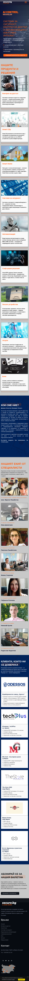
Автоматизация (8, 234)
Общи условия (4, 940)
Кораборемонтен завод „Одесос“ (13, 694)
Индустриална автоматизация (8, 932)
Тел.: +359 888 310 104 (6, 952)
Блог (4, 376)
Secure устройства (10, 304)
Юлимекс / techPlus (8, 726)
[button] (25, 2)
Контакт (3, 938)
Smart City (6, 129)
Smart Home (7, 164)
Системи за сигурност (11, 198)
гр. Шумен (5, 728)
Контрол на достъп (10, 93)
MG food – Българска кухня (11, 757)
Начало (3, 924)
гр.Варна (5, 758)
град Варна (6, 789)
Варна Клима (6, 817)
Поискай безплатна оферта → (16, 55)
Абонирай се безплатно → (10, 893)
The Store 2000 (7, 787)
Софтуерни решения (11, 268)
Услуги (5, 340)
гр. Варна (5, 851)
